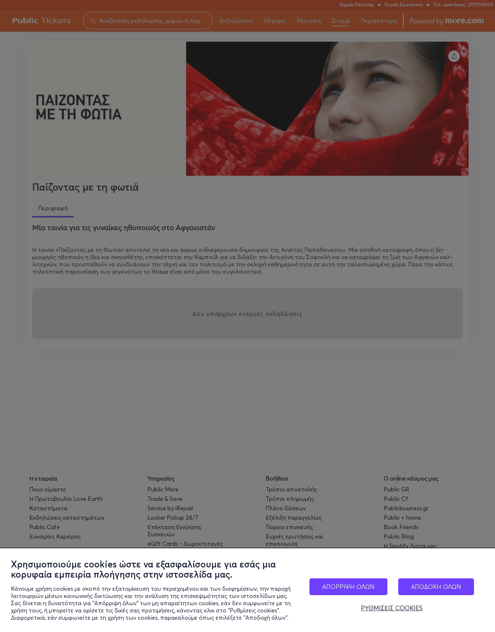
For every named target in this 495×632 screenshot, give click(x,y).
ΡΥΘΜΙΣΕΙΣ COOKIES (392, 608)
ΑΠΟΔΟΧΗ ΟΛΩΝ (436, 586)
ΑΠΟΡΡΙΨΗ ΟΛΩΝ (348, 586)
